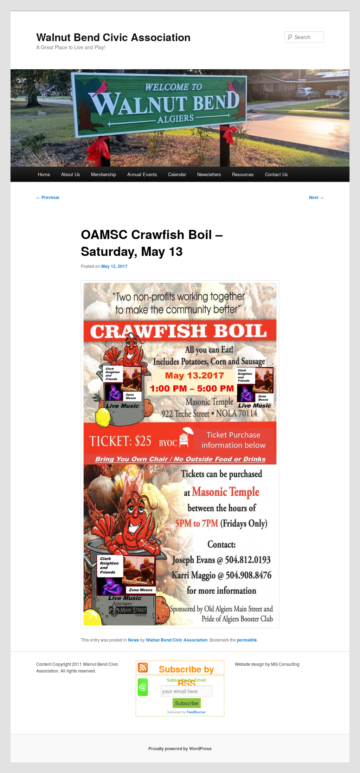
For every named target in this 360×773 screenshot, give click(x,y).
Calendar (177, 174)
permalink (247, 640)
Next (316, 197)
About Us (70, 174)
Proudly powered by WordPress (180, 748)
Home (44, 174)
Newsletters (209, 174)
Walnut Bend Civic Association (113, 36)
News (133, 640)
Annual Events (142, 174)
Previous (47, 197)
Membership (103, 174)
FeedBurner (196, 712)
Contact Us (276, 174)
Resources (243, 174)
